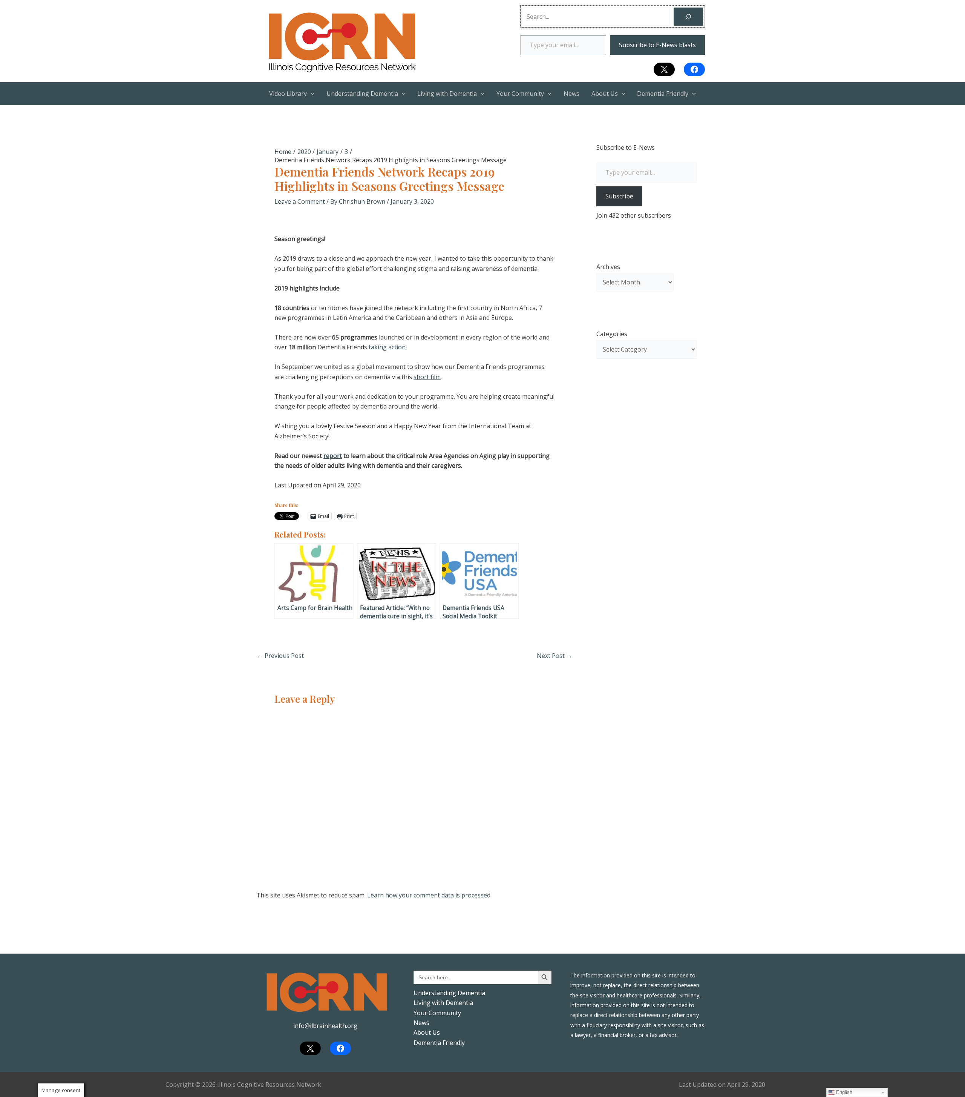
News (421, 1023)
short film (427, 377)
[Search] (688, 17)
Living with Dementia (443, 1003)
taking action (387, 347)
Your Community (437, 1013)
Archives (608, 267)
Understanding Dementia (449, 993)
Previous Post (280, 656)
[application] (310, 93)
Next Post (554, 656)
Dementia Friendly (439, 1043)
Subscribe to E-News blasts (657, 45)
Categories (611, 334)
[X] (664, 69)
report (332, 456)
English (843, 1092)
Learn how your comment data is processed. (429, 895)
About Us (427, 1032)
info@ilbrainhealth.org (325, 1026)
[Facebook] (694, 69)
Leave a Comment (299, 201)
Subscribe (619, 196)
